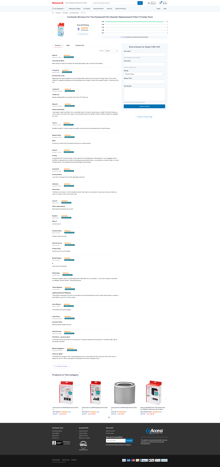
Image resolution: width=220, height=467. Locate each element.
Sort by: (102, 50)
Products (58, 12)
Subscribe (129, 440)
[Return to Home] (53, 12)
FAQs (68, 45)
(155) (69, 412)
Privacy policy (56, 460)
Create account (83, 431)
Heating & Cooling (74, 8)
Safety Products (120, 8)
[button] (54, 398)
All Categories (58, 8)
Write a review (84, 34)
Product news (110, 433)
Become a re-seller (84, 438)
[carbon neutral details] (88, 445)
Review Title (128, 78)
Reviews (58, 45)
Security (109, 8)
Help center (55, 435)
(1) (126, 412)
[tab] (58, 45)
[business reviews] (61, 443)
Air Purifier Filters (74, 12)
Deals (158, 8)
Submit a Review (144, 106)
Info (79, 45)
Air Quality (86, 8)
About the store (110, 431)
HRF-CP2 (83, 12)
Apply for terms (83, 435)
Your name (127, 51)
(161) (160, 412)
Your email (127, 61)
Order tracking (83, 433)
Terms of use (65, 460)
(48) (98, 412)
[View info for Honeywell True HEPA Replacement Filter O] (124, 393)
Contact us (55, 438)
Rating (126, 70)
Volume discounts (57, 431)
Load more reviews (61, 366)
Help (164, 8)
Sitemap (73, 460)
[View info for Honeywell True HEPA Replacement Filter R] (66, 393)
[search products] (140, 3)
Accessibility (55, 433)
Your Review (128, 86)
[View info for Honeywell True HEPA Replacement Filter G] (95, 393)
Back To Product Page (145, 117)
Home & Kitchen (98, 8)
